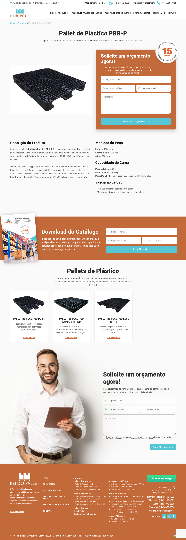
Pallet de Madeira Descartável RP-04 (89, 499)
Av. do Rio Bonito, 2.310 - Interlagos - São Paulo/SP (35, 3)
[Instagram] (164, 516)
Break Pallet (79, 511)
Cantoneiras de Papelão (85, 514)
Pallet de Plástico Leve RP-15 (86, 487)
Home (53, 13)
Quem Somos (159, 13)
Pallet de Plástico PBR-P (84, 484)
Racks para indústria (118, 481)
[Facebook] (173, 516)
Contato (171, 13)
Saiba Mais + (29, 336)
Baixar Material (140, 249)
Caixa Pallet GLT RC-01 (119, 522)
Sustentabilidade (141, 13)
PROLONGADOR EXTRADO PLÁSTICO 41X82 (127, 501)
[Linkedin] (169, 516)
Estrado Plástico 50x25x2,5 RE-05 (124, 512)
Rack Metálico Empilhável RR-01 (123, 489)
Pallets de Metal (81, 508)
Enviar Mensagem (161, 447)
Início (13, 23)
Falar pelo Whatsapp (161, 478)
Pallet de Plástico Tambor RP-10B (87, 489)
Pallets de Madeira (82, 493)
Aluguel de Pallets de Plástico (87, 13)
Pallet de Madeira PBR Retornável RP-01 (90, 504)
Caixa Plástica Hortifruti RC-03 (122, 519)
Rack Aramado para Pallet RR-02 (123, 487)
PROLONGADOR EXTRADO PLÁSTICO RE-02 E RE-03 (127, 497)
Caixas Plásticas (117, 516)
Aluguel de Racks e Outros (118, 13)
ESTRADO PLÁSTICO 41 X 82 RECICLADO (126, 504)
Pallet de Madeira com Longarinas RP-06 (90, 496)
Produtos (62, 13)
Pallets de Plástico (82, 481)
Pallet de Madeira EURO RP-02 (86, 501)
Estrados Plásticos (117, 493)
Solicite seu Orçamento (134, 121)
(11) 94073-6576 (166, 504)
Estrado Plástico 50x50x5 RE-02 (123, 509)
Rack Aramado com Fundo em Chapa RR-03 (127, 484)
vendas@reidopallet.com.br (161, 511)
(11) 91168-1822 (121, 3)
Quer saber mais (17, 512)
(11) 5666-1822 (168, 3)
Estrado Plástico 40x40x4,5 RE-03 (124, 507)
